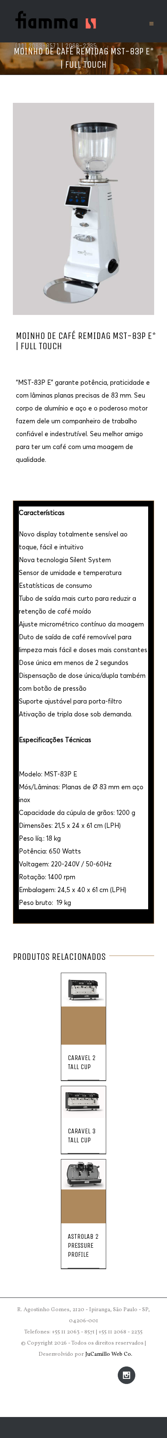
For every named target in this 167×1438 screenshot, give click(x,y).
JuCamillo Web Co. (108, 1354)
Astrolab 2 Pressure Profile (83, 1245)
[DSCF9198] (83, 209)
